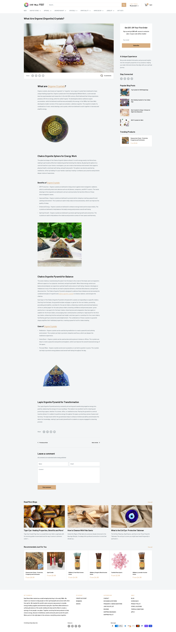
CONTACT (106, 598)
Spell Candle (50, 572)
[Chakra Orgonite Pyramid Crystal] (60, 222)
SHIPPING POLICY (108, 614)
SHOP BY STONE (34, 10)
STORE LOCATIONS (136, 606)
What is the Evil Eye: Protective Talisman (127, 530)
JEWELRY (109, 10)
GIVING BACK (135, 601)
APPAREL (46, 10)
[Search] (124, 5)
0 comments (107, 75)
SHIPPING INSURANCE (110, 612)
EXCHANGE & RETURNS (110, 601)
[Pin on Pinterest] (36, 75)
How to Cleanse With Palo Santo (80, 530)
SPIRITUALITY (85, 10)
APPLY (133, 612)
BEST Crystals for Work (137, 120)
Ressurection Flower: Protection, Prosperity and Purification (139, 139)
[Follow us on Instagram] (125, 78)
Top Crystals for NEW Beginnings (139, 90)
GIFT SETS (120, 10)
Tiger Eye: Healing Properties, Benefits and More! (44, 530)
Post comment (47, 487)
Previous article (43, 442)
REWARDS (79, 601)
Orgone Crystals (56, 86)
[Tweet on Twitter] (39, 75)
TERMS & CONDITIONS (137, 609)
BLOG (132, 598)
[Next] (152, 565)
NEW (25, 10)
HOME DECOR (97, 10)
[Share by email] (43, 75)
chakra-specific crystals (66, 293)
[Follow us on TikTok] (132, 78)
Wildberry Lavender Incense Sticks (140, 573)
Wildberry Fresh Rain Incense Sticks (76, 573)
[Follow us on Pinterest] (128, 78)
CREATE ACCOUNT (81, 598)
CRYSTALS (72, 10)
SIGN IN (78, 604)
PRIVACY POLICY (136, 604)
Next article (95, 442)
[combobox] (85, 5)
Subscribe (136, 45)
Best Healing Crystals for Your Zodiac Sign (140, 100)
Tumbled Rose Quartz (116, 572)
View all (150, 502)
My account (133, 6)
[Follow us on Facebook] (121, 78)
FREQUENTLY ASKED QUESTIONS (113, 604)
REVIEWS (106, 609)
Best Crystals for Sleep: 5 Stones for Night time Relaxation (140, 111)
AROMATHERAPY (59, 10)
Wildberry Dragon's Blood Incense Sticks (98, 573)
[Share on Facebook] (32, 75)
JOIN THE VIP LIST (109, 606)
